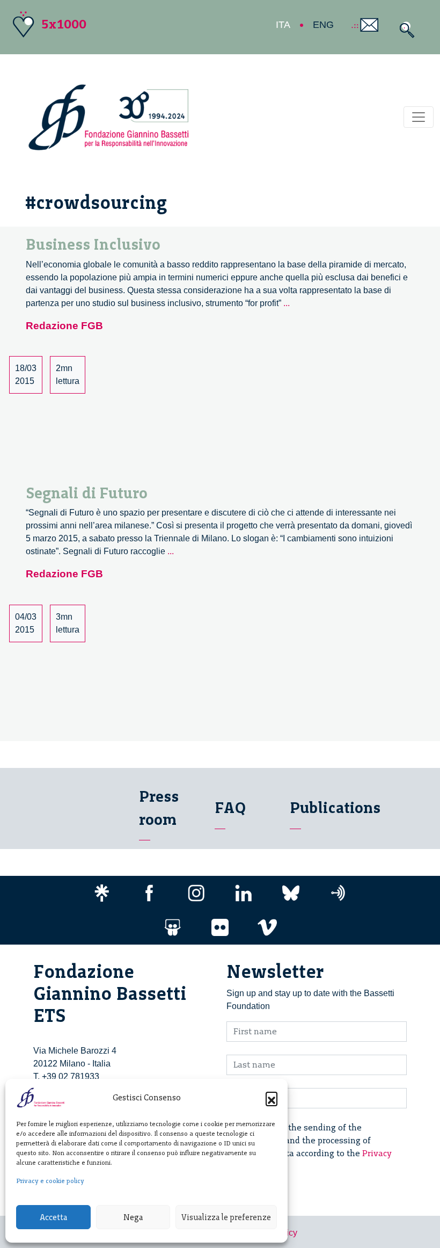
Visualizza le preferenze (226, 1217)
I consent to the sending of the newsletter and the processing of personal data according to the (315, 1146)
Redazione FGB (64, 325)
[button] (271, 1097)
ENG (323, 24)
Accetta (53, 1217)
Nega (133, 1217)
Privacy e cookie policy (50, 1181)
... (286, 303)
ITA (283, 24)
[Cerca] (404, 30)
